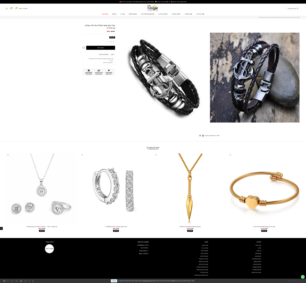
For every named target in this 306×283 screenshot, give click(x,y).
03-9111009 (144, 248)
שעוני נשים (189, 14)
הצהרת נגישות (257, 262)
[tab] (112, 54)
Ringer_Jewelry (143, 253)
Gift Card (49, 249)
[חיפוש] (6, 8)
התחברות (25, 8)
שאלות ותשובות (257, 267)
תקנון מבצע (258, 256)
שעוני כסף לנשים (203, 262)
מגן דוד (123, 14)
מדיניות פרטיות (257, 264)
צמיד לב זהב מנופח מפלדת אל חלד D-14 (264, 227)
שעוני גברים (201, 14)
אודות (259, 248)
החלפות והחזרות (257, 270)
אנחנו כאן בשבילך (292, 8)
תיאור (112, 55)
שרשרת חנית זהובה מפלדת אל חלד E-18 (190, 227)
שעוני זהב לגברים (203, 264)
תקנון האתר (258, 253)
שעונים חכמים (133, 14)
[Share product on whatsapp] (203, 136)
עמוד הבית (297, 17)
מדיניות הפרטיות (147, 281)
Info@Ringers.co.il (142, 245)
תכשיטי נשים (176, 14)
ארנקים (114, 14)
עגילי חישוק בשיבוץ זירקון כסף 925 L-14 (116, 227)
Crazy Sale (105, 14)
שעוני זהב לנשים (203, 259)
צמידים (285, 17)
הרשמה (20, 8)
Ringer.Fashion (143, 251)
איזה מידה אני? (204, 272)
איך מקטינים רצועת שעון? (201, 275)
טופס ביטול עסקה (256, 272)
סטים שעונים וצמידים (148, 14)
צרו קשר (259, 251)
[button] (84, 48)
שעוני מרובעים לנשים (202, 270)
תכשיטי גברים (164, 14)
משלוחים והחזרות (103, 54)
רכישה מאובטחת (256, 259)
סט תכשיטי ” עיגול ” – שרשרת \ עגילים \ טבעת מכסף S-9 (42, 227)
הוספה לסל (100, 48)
